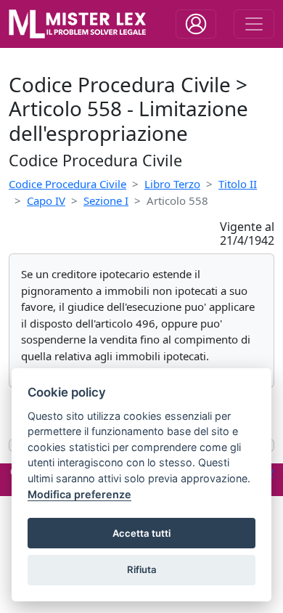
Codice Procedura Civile (67, 183)
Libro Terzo (172, 183)
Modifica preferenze (79, 494)
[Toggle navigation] (196, 23)
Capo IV (46, 200)
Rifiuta (142, 569)
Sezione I (105, 200)
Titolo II (237, 183)
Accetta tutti (141, 533)
